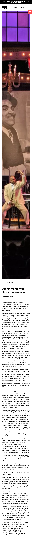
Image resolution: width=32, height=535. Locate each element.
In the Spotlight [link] (9, 282)
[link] (30, 12)
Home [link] (3, 282)
